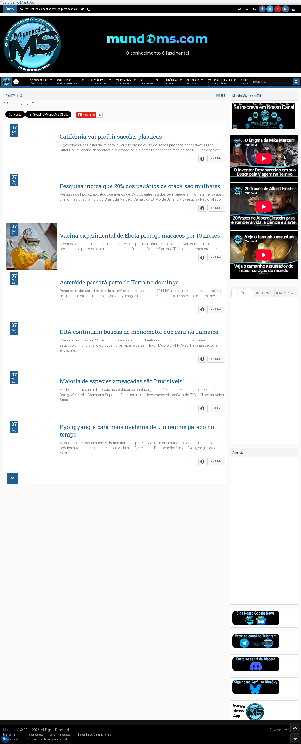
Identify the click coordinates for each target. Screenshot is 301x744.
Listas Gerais (97, 82)
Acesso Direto (39, 82)
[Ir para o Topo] (295, 727)
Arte (147, 82)
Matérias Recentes (220, 82)
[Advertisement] (115, 545)
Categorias (68, 82)
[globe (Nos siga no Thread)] (238, 8)
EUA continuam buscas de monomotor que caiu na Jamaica (139, 332)
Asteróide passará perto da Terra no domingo (119, 282)
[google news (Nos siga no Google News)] (254, 8)
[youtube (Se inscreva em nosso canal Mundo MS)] (293, 8)
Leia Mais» (216, 158)
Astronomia (124, 82)
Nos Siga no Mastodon (18, 2)
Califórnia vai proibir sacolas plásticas (111, 136)
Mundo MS (11, 730)
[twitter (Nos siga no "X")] (269, 8)
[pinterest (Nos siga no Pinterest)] (277, 8)
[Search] (296, 81)
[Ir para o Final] (295, 738)
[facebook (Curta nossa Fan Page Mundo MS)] (262, 8)
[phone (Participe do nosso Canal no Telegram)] (246, 8)
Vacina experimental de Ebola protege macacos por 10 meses (140, 235)
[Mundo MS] (6, 81)
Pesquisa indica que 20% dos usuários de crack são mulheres (140, 186)
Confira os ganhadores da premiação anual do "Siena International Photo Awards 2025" (75, 9)
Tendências (170, 82)
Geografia (192, 82)
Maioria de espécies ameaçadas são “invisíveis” (122, 381)
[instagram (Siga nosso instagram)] (285, 8)
